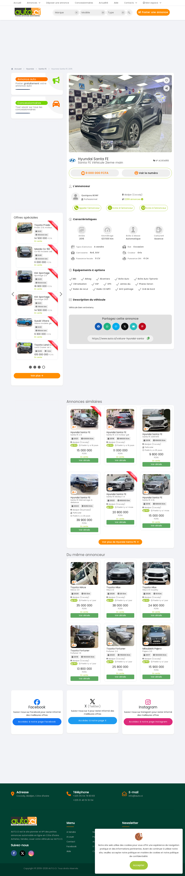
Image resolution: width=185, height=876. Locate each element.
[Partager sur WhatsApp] (107, 326)
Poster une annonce (154, 12)
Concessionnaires (84, 2)
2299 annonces (133, 199)
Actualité (103, 2)
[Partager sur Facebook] (98, 326)
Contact (71, 841)
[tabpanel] (37, 287)
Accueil (17, 2)
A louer (70, 836)
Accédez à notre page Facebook (37, 721)
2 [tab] (34, 367)
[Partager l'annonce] (166, 88)
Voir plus (36, 375)
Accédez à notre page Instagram (148, 721)
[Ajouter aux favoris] (166, 80)
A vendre (71, 832)
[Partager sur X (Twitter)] (124, 326)
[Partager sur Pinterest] (142, 326)
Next (60, 294)
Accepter (138, 865)
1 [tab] (30, 367)
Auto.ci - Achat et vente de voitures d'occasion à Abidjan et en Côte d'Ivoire (28, 12)
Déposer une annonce (57, 2)
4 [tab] (43, 367)
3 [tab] (39, 367)
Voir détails (84, 460)
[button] (76, 113)
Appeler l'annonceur (89, 208)
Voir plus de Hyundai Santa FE (119, 541)
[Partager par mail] (133, 326)
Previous (14, 294)
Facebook (71, 846)
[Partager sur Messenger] (116, 326)
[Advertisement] (92, 42)
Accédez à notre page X (92, 720)
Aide (116, 2)
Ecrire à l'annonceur (122, 208)
